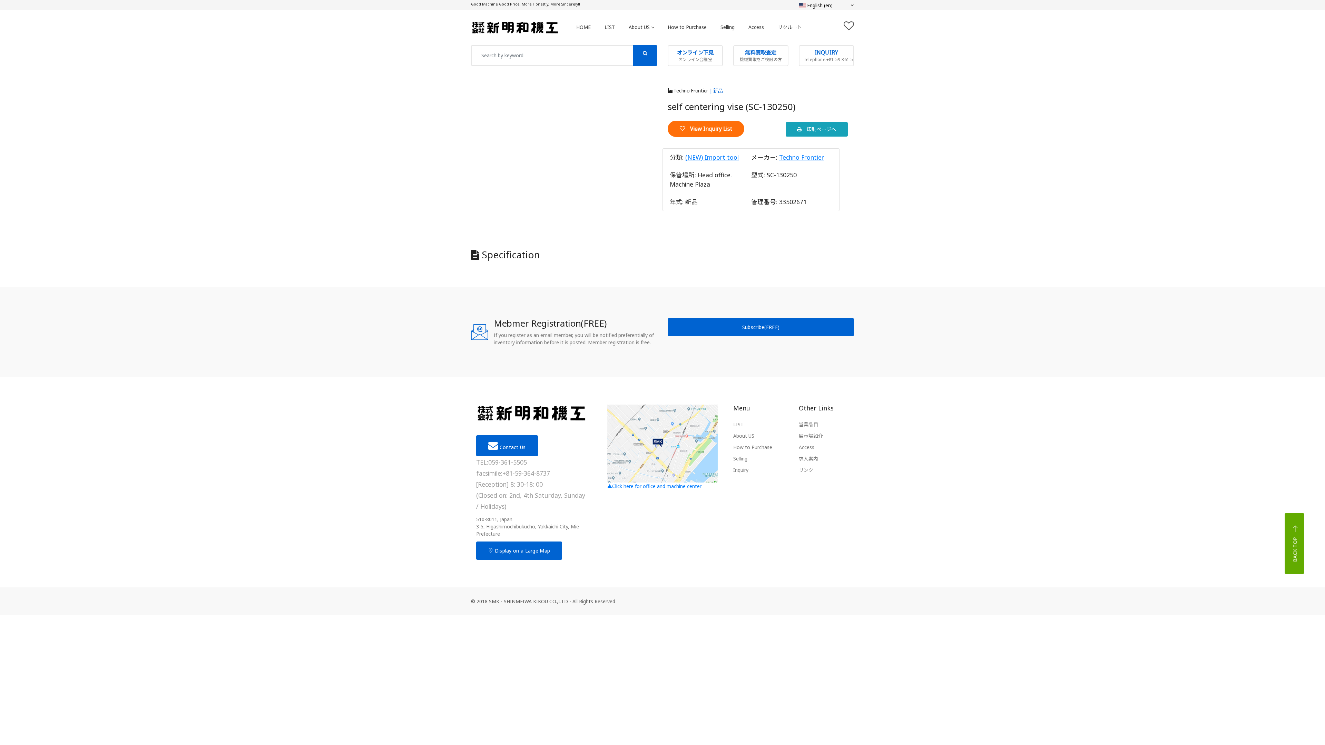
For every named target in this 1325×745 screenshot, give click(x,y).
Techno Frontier (690, 90)
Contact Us (512, 447)
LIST (610, 27)
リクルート (790, 27)
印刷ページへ (819, 129)
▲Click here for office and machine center (654, 486)
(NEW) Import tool (712, 157)
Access (756, 27)
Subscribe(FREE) (761, 327)
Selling (727, 27)
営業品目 (808, 424)
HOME (583, 27)
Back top (1295, 549)
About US (639, 27)
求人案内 (808, 458)
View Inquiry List (708, 128)
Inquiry (740, 470)
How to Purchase (687, 27)
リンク (806, 470)
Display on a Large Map (521, 550)
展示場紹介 (811, 436)
